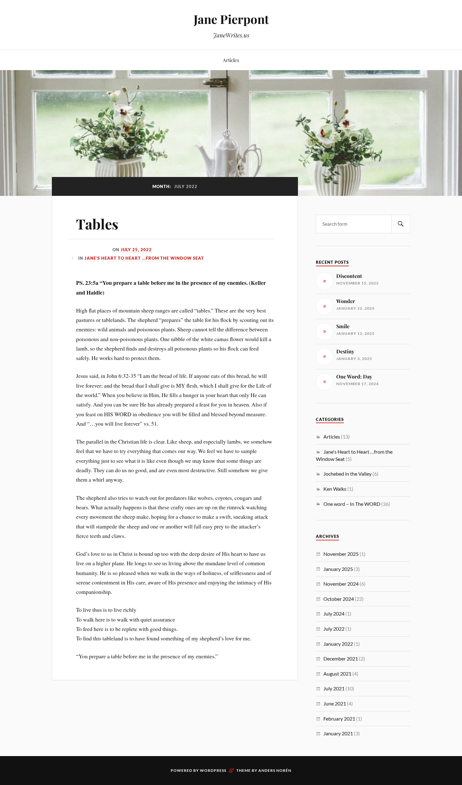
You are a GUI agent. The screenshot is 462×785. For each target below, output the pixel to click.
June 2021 (334, 703)
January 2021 (338, 733)
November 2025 (341, 554)
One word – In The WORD (351, 504)
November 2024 (341, 584)
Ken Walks (334, 489)
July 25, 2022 (136, 249)
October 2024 (338, 599)
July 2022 (333, 629)
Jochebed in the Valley (347, 474)
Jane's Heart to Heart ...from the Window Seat (144, 258)
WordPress (213, 770)
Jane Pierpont (231, 19)
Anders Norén (274, 770)
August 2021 (337, 674)
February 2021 (339, 718)
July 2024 (333, 613)
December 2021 (340, 658)
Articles (231, 60)
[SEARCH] (400, 224)
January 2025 (338, 569)
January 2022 (338, 644)
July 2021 (333, 688)
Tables (97, 223)
